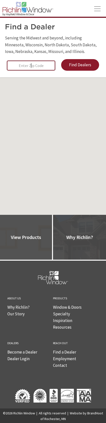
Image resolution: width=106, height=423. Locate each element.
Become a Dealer (22, 352)
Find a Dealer (64, 352)
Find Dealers (80, 65)
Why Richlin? (18, 307)
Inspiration (62, 320)
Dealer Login (18, 358)
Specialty (61, 314)
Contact (60, 365)
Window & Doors (67, 307)
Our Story (16, 314)
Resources (62, 327)
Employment (64, 358)
